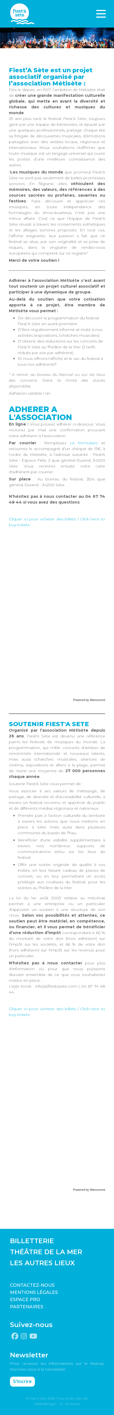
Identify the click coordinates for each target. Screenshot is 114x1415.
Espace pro (25, 1299)
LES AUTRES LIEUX (42, 1263)
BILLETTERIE (32, 1241)
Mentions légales (34, 1292)
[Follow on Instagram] (24, 1336)
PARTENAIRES (26, 1306)
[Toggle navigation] (101, 14)
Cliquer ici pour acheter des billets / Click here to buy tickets (57, 522)
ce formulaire (84, 442)
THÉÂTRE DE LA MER (46, 1252)
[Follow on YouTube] (33, 1336)
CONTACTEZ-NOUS (32, 1285)
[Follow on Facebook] (14, 1336)
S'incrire (22, 1381)
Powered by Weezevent (89, 700)
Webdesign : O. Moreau (57, 1403)
